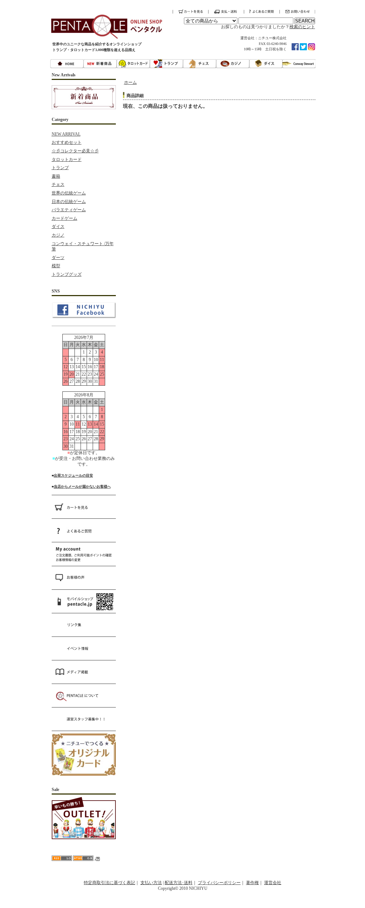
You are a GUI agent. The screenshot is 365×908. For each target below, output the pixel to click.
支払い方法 (151, 882)
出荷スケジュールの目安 (73, 475)
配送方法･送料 (178, 882)
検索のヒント (302, 26)
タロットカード (67, 159)
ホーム (130, 82)
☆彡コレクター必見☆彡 (75, 150)
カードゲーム (64, 218)
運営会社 (272, 882)
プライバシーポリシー (219, 882)
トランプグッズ (67, 274)
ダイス (58, 226)
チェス (58, 184)
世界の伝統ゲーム (69, 193)
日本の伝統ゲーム (69, 201)
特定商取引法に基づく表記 (109, 882)
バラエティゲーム (69, 209)
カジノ (58, 235)
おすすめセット (67, 142)
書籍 (56, 176)
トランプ (60, 167)
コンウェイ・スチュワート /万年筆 (83, 246)
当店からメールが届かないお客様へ (82, 486)
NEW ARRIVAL (66, 134)
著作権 (252, 882)
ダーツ (58, 257)
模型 (56, 265)
